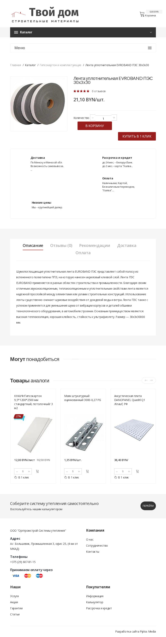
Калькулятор (94, 602)
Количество (81, 118)
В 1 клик (23, 477)
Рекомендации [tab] (94, 245)
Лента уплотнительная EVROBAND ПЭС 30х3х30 (130, 398)
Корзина (150, 15)
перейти (148, 506)
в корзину (94, 126)
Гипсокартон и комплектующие (60, 65)
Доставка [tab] (126, 245)
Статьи (15, 614)
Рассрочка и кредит (99, 608)
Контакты (92, 551)
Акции (14, 602)
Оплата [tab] (83, 252)
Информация (94, 596)
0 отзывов (99, 91)
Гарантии (16, 608)
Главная (15, 65)
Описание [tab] (33, 245)
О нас (89, 539)
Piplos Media (148, 631)
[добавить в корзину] (37, 471)
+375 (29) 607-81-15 (22, 562)
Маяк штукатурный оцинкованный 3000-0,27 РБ (32, 398)
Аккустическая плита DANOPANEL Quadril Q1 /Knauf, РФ (79, 400)
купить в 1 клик (136, 136)
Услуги (14, 596)
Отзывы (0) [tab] (61, 245)
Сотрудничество (97, 545)
